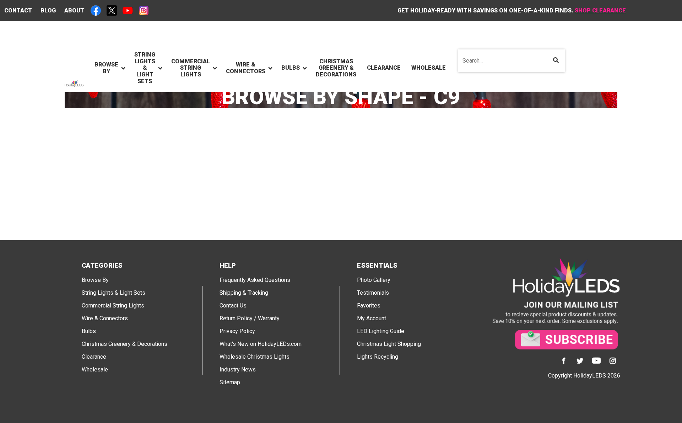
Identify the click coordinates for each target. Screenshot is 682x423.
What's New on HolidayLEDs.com (261, 344)
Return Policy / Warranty (250, 318)
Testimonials (373, 292)
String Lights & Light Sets (113, 292)
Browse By (95, 280)
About (74, 10)
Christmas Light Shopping (389, 344)
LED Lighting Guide (380, 331)
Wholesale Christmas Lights (254, 356)
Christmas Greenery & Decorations (124, 344)
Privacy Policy (237, 331)
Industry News (238, 369)
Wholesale (95, 369)
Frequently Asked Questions (255, 280)
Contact (18, 10)
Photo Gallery (373, 280)
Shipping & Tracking (244, 292)
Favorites (368, 305)
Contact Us (233, 305)
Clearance (94, 356)
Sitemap (230, 382)
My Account (371, 318)
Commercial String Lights (113, 305)
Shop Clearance (600, 10)
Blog (48, 10)
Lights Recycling (377, 356)
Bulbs (89, 331)
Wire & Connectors (105, 318)
